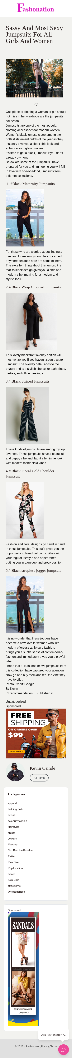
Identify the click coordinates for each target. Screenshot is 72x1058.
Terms (53, 1046)
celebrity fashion (17, 820)
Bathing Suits (15, 809)
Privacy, (45, 1046)
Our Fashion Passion (20, 850)
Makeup (12, 844)
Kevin (14, 688)
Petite (11, 856)
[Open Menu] (6, 8)
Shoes (11, 873)
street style (14, 885)
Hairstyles (13, 826)
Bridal (11, 814)
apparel (12, 803)
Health (12, 832)
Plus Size (13, 862)
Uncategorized (16, 701)
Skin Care (13, 879)
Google (29, 684)
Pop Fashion (15, 868)
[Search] (65, 8)
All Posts (39, 777)
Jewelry (12, 838)
